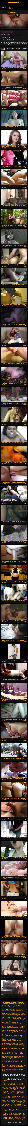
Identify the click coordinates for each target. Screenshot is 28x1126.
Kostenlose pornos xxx (16, 1086)
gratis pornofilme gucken (12, 1017)
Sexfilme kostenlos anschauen (14, 1)
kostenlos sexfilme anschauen (16, 1035)
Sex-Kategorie (10, 8)
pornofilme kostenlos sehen (8, 1069)
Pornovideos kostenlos (20, 1095)
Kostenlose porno (6, 1086)
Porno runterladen (13, 1113)
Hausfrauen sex (11, 1092)
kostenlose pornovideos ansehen (14, 1052)
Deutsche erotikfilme (19, 1118)
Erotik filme (12, 1110)
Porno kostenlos (6, 1104)
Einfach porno (6, 1102)
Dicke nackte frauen (21, 1105)
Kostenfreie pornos (15, 1091)
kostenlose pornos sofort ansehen (10, 1049)
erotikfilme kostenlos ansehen (18, 1014)
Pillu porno (19, 1080)
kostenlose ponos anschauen (8, 1041)
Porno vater (8, 1087)
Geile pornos (13, 1093)
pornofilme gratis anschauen (18, 1060)
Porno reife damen (12, 1101)
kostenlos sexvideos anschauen (13, 1038)
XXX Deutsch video (11, 1105)
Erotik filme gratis (14, 1099)
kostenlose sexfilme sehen (17, 1054)
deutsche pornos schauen (12, 1012)
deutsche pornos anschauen (14, 1008)
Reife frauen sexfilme (19, 1089)
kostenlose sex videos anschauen (9, 1053)
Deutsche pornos (12, 1088)
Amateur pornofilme (7, 1119)
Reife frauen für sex (15, 1096)
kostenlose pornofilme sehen (13, 1044)
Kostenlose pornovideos (9, 1084)
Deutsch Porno (14, 1087)
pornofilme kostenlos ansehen (9, 1065)
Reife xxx (11, 37)
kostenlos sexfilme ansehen (8, 1036)
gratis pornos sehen (14, 1021)
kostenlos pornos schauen (12, 1034)
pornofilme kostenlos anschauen (15, 1064)
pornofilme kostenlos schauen (14, 1068)
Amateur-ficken (16, 35)
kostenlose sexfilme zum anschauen (10, 1056)
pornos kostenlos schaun (8, 39)
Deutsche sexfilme (19, 1092)
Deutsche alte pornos (9, 1089)
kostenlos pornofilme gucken (13, 1030)
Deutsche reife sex (18, 1114)
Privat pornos (10, 1114)
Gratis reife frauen (20, 1083)
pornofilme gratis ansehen (8, 1061)
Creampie (4, 37)
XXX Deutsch (7, 1080)
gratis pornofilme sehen (17, 1018)
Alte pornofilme (10, 1095)
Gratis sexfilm (7, 1093)
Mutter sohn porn (20, 1088)
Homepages (3, 7)
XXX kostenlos (21, 1102)
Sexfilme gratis (7, 1096)
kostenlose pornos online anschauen (16, 1048)
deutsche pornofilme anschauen (9, 1005)
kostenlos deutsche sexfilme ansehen (10, 1027)
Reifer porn (13, 1104)
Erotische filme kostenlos (9, 1118)
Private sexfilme (16, 1119)
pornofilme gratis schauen (12, 1062)
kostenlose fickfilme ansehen (14, 1040)
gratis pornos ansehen (16, 1019)
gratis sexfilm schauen (14, 1022)
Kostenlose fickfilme (16, 1082)
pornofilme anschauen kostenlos (15, 1058)
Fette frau (18, 1104)
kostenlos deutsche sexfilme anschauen (16, 1026)
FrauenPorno (13, 1080)
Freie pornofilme (19, 1084)
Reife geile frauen (14, 1102)
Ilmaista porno (11, 1083)
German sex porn (7, 1112)
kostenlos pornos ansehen (8, 1032)
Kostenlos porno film (16, 1097)
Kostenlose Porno (20, 1110)
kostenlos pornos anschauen (18, 1031)
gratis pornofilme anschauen (8, 1015)
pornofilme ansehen (6, 1060)
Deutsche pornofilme (20, 1117)
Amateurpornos (7, 1091)
